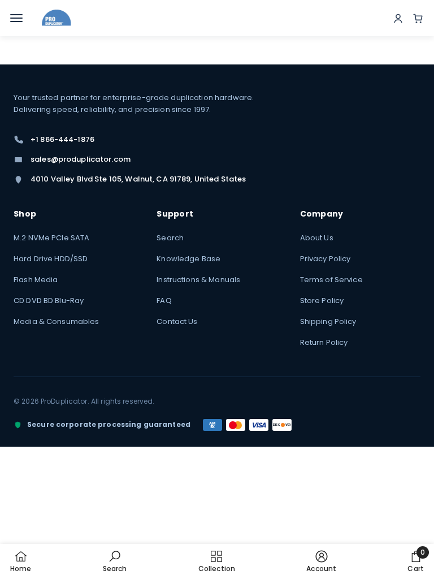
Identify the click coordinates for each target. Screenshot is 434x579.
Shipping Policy (328, 321)
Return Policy (324, 342)
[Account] (398, 18)
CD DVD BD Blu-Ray (49, 300)
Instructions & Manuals (198, 279)
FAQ (164, 300)
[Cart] (418, 18)
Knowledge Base (188, 258)
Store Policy (322, 300)
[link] (115, 561)
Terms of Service (331, 279)
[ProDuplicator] (56, 18)
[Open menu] (18, 18)
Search (170, 237)
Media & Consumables (56, 321)
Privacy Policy (325, 258)
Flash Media (36, 279)
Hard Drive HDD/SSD (51, 258)
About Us (316, 237)
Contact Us (177, 321)
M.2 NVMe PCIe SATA (51, 237)
